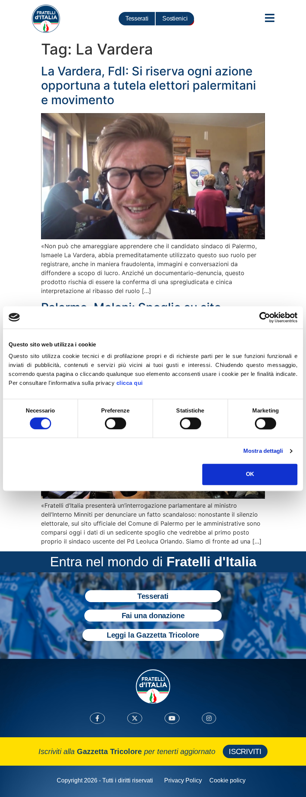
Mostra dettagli (263, 451)
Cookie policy (227, 780)
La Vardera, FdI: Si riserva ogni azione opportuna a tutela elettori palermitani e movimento (148, 85)
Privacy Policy (183, 780)
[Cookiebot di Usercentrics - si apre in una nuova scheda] (264, 317)
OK (250, 474)
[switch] (115, 423)
